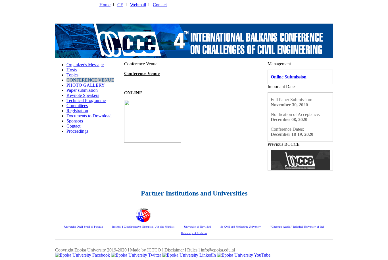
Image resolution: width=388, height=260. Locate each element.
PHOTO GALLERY (85, 85)
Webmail (138, 4)
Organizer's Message (85, 64)
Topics (72, 74)
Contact (160, 4)
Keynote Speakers (82, 95)
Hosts (71, 69)
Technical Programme (86, 100)
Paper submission (82, 90)
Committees (77, 105)
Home (104, 4)
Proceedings (77, 131)
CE (120, 4)
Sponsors (74, 120)
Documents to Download (89, 115)
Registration (77, 110)
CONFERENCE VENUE (90, 80)
